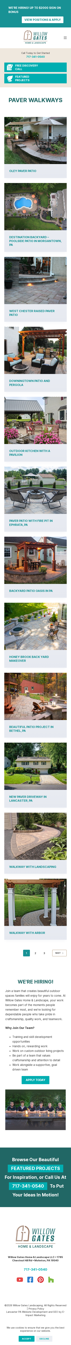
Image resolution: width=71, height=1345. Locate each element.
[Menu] (65, 37)
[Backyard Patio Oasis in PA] (35, 560)
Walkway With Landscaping (32, 867)
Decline (44, 1338)
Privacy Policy (36, 1308)
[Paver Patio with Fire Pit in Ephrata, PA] (35, 490)
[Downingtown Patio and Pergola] (35, 350)
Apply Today (35, 1080)
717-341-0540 (35, 56)
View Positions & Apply (42, 19)
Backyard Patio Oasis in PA (31, 591)
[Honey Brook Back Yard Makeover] (35, 626)
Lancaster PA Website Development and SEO (32, 1311)
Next (58, 953)
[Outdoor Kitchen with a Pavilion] (35, 420)
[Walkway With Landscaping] (35, 836)
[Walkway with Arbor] (35, 902)
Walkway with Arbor (27, 933)
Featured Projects (35, 1168)
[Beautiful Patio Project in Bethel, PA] (35, 696)
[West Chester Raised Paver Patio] (35, 280)
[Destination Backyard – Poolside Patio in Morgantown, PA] (35, 206)
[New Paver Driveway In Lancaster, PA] (35, 766)
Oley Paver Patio (22, 171)
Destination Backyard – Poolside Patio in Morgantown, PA (35, 241)
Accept (26, 1338)
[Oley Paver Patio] (35, 140)
